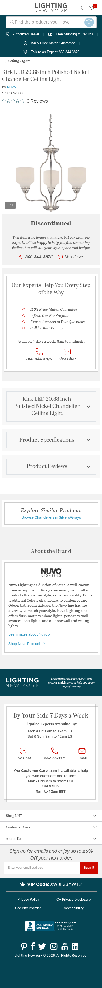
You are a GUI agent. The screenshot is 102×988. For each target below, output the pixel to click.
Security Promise (28, 908)
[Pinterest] (24, 946)
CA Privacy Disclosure (73, 899)
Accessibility (74, 908)
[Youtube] (64, 946)
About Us (13, 838)
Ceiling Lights (18, 61)
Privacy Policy (28, 899)
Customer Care (18, 827)
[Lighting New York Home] (51, 8)
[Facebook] (33, 946)
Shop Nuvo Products (25, 644)
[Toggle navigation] (7, 7)
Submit (89, 867)
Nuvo (11, 87)
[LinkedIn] (75, 946)
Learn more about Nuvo (28, 634)
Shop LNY (14, 815)
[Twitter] (42, 946)
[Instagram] (54, 946)
